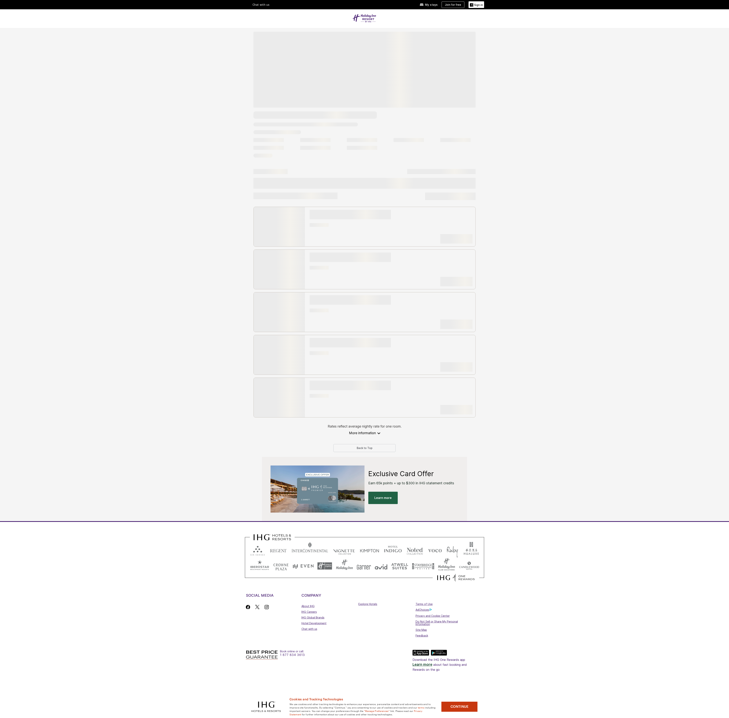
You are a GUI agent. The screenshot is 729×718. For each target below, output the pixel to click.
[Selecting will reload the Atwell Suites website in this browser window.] (399, 566)
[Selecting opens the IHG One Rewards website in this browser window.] (456, 578)
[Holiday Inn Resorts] (364, 18)
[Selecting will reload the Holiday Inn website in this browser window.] (344, 566)
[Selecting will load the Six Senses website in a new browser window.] (257, 550)
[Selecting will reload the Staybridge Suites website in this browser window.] (423, 566)
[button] (476, 4)
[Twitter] (257, 607)
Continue (459, 706)
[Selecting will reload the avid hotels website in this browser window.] (381, 566)
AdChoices (422, 609)
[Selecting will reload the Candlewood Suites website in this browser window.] (469, 566)
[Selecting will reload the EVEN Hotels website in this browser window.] (303, 566)
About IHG (308, 606)
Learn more (422, 664)
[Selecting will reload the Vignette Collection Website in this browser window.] (344, 550)
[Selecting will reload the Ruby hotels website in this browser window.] (452, 550)
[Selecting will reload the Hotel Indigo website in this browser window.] (393, 550)
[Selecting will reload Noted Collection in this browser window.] (415, 550)
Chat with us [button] (261, 4)
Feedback (422, 635)
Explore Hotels (367, 604)
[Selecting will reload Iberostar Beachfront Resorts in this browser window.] (259, 566)
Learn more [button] (383, 497)
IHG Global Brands (312, 617)
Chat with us (309, 628)
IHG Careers (309, 611)
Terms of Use (424, 604)
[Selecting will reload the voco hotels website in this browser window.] (435, 550)
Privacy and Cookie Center (433, 615)
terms (421, 707)
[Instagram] (266, 607)
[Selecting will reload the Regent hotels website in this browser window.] (278, 550)
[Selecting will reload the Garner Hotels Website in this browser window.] (364, 566)
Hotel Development (314, 623)
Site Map (421, 629)
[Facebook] (249, 607)
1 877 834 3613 (292, 655)
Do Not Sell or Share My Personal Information (437, 623)
